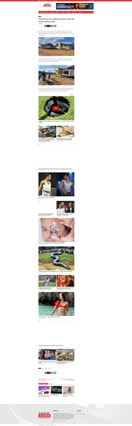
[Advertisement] (85, 22)
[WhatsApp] (53, 26)
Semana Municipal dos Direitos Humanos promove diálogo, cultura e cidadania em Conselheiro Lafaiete (44, 395)
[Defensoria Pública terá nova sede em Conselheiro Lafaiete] (56, 390)
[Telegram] (55, 26)
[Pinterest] (50, 26)
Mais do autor (51, 383)
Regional (51, 12)
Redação (41, 23)
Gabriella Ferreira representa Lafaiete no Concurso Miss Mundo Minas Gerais (68, 395)
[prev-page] (39, 398)
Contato (80, 12)
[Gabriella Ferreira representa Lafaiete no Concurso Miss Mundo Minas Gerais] (68, 390)
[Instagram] (91, 0)
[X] (48, 26)
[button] (92, 12)
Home (41, 12)
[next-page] (40, 398)
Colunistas (74, 12)
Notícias (57, 12)
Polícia (62, 12)
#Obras (49, 368)
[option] (73, 6)
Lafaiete (45, 12)
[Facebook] (89, 0)
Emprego (68, 12)
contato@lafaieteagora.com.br (61, 421)
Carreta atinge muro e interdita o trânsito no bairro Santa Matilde (46, 380)
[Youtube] (93, 0)
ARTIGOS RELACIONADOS (43, 383)
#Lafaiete (46, 368)
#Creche (42, 368)
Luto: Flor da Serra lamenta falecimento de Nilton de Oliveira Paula (67, 380)
